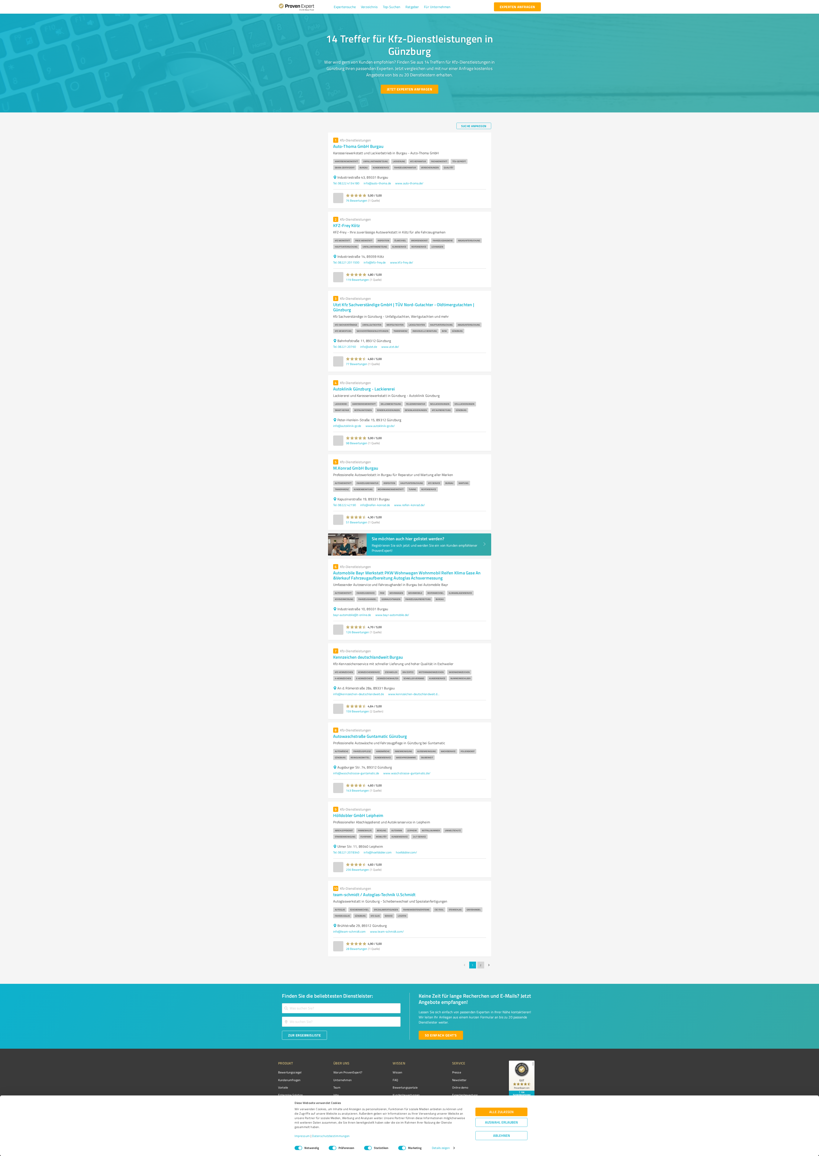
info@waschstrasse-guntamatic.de (356, 773)
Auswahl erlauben (501, 1122)
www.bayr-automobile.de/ (392, 615)
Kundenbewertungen (406, 1095)
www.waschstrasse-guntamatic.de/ (406, 773)
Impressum (302, 1136)
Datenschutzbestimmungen (331, 1136)
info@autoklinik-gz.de (347, 426)
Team (336, 1087)
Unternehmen (342, 1080)
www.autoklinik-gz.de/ (380, 426)
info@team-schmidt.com (349, 931)
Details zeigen (441, 1148)
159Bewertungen (357, 711)
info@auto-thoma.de (377, 183)
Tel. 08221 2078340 (346, 852)
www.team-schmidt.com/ (387, 931)
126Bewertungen (357, 632)
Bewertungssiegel (289, 1072)
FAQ (395, 1080)
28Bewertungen (356, 949)
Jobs (336, 1095)
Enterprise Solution (290, 1095)
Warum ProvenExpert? (347, 1072)
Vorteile (283, 1087)
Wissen (397, 1072)
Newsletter (459, 1080)
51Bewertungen (356, 522)
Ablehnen (501, 1135)
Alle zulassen (501, 1111)
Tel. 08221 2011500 (346, 262)
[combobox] (341, 1008)
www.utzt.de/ (390, 347)
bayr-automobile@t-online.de (352, 615)
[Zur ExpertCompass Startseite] (305, 7)
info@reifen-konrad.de (375, 505)
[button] (345, 6)
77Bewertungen (356, 364)
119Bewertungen (357, 280)
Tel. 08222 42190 (344, 505)
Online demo (460, 1087)
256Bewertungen (357, 870)
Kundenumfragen (289, 1080)
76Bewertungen (356, 200)
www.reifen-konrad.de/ (409, 505)
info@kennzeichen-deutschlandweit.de (358, 694)
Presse (456, 1072)
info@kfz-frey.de (375, 262)
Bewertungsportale (405, 1087)
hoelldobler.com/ (406, 852)
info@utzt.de (368, 347)
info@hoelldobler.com (378, 852)
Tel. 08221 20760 (344, 347)
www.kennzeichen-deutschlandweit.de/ (413, 694)
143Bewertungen (357, 790)
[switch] (332, 1148)
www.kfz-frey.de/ (401, 262)
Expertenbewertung (465, 1095)
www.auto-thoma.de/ (409, 183)
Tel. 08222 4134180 (346, 183)
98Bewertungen (356, 443)
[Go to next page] (488, 965)
